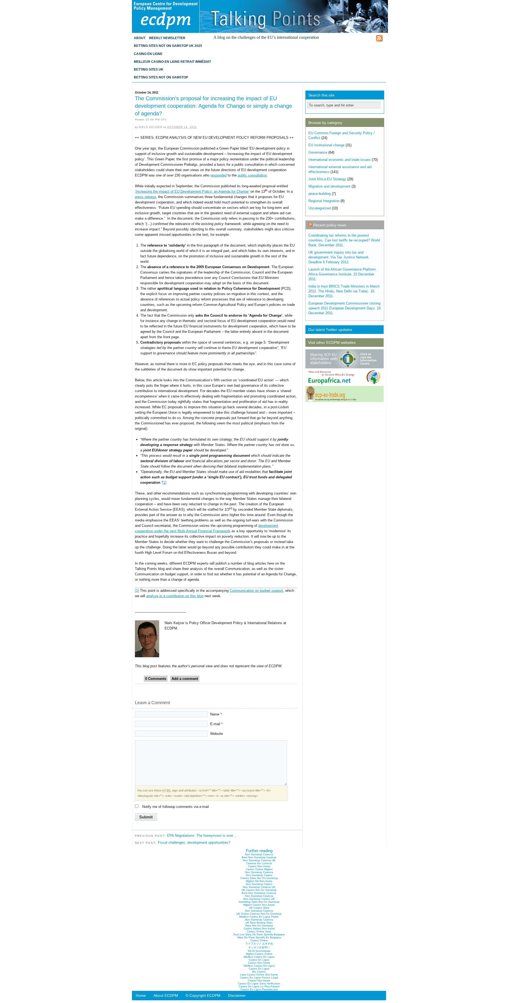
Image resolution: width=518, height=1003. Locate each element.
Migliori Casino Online (259, 953)
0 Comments (155, 679)
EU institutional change (326, 145)
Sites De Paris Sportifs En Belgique (259, 937)
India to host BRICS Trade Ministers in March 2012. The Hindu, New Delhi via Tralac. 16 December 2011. (344, 291)
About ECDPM (166, 995)
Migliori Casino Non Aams (259, 904)
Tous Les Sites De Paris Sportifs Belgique (259, 934)
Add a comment (185, 679)
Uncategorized (319, 208)
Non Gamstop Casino (259, 875)
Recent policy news (329, 225)
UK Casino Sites (259, 907)
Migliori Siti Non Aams (259, 881)
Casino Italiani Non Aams (259, 928)
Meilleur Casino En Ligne (259, 956)
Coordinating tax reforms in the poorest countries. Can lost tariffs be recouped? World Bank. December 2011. (344, 240)
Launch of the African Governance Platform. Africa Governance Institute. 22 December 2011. (342, 274)
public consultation (252, 175)
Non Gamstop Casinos (259, 854)
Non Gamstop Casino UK (259, 898)
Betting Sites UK (148, 69)
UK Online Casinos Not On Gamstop (259, 913)
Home (141, 995)
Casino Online (259, 940)
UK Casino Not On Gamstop (259, 889)
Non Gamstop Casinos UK (259, 860)
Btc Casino (259, 971)
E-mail (216, 724)
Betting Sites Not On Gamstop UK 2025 (168, 46)
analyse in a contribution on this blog (174, 596)
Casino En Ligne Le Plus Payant (259, 986)
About (139, 38)
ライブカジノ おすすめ (259, 943)
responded (218, 175)
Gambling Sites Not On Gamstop (259, 901)
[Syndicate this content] (310, 225)
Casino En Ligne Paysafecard (259, 989)
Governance (317, 152)
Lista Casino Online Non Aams (259, 974)
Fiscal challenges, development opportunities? (194, 843)
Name (216, 714)
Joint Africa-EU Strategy (327, 179)
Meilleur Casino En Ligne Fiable (259, 916)
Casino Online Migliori (259, 869)
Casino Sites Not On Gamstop (259, 878)
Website (216, 734)
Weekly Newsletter (167, 38)
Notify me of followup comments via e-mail (175, 807)
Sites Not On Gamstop (259, 925)
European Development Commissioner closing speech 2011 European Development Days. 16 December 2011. (344, 308)
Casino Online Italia (259, 931)
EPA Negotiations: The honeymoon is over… (202, 835)
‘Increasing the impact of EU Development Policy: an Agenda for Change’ (192, 191)
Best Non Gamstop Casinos (259, 857)
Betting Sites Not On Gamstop (161, 77)
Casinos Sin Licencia (259, 863)
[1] (164, 482)
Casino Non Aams (259, 866)
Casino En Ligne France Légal (259, 977)
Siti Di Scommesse (259, 950)
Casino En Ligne (148, 54)
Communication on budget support (256, 591)
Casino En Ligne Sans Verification (259, 983)
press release (145, 197)
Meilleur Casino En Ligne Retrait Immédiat (172, 62)
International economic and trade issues (339, 160)
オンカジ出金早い (259, 947)
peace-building (319, 194)
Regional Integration (323, 201)
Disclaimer (237, 995)
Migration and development (329, 186)
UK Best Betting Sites (259, 922)
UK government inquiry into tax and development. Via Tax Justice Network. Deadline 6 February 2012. (339, 257)
